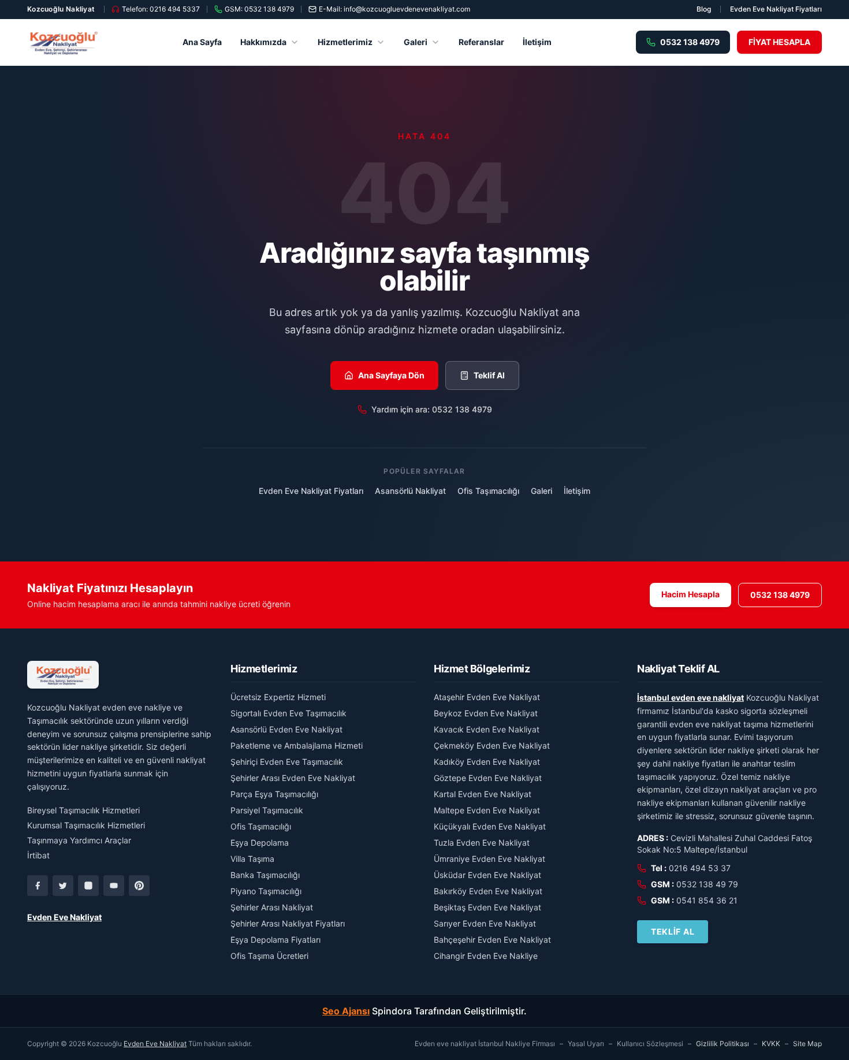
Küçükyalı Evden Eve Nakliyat (490, 826)
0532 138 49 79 (707, 884)
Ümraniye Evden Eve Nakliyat (489, 859)
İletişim (537, 42)
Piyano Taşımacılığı (265, 891)
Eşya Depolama (259, 842)
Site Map (807, 1043)
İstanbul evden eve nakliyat (690, 697)
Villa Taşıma (252, 859)
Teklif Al (489, 375)
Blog (704, 9)
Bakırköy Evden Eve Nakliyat (488, 891)
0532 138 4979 (780, 595)
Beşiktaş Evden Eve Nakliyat (487, 907)
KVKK (771, 1043)
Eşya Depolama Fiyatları (275, 939)
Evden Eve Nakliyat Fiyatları (776, 9)
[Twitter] (63, 885)
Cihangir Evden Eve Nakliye (486, 956)
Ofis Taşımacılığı (488, 491)
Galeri (415, 42)
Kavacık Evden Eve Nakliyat (486, 729)
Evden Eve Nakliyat (64, 917)
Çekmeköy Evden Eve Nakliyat (492, 745)
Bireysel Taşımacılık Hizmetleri (83, 810)
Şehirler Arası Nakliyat (271, 907)
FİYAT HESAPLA (779, 42)
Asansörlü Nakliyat (410, 491)
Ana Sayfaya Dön (391, 375)
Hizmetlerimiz (345, 42)
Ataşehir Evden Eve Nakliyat (487, 697)
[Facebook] (37, 885)
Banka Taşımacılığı (265, 875)
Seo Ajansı (346, 1011)
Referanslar (481, 42)
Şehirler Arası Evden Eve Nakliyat (292, 778)
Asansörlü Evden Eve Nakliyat (286, 729)
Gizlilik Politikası (722, 1043)
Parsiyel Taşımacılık (266, 810)
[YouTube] (113, 885)
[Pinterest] (139, 885)
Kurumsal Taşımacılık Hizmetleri (86, 825)
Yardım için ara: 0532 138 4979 (431, 409)
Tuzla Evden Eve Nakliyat (482, 842)
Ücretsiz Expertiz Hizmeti (278, 697)
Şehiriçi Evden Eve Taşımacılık (286, 762)
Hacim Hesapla (690, 594)
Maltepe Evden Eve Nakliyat (487, 810)
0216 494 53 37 (700, 868)
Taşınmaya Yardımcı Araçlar (79, 840)
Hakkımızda (263, 42)
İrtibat (38, 855)
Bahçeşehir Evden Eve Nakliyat (492, 939)
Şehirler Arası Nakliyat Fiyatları (287, 923)
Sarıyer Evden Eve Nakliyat (485, 923)
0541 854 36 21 (707, 900)
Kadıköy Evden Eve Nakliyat (487, 762)
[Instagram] (88, 885)
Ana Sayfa (202, 42)
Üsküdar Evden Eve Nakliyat (487, 875)
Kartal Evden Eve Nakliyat (482, 794)
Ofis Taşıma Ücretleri (269, 956)
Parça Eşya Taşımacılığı (274, 794)
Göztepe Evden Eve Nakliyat (488, 778)
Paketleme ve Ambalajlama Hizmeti (296, 745)
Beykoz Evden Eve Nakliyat (486, 713)
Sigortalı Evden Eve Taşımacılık (288, 713)
